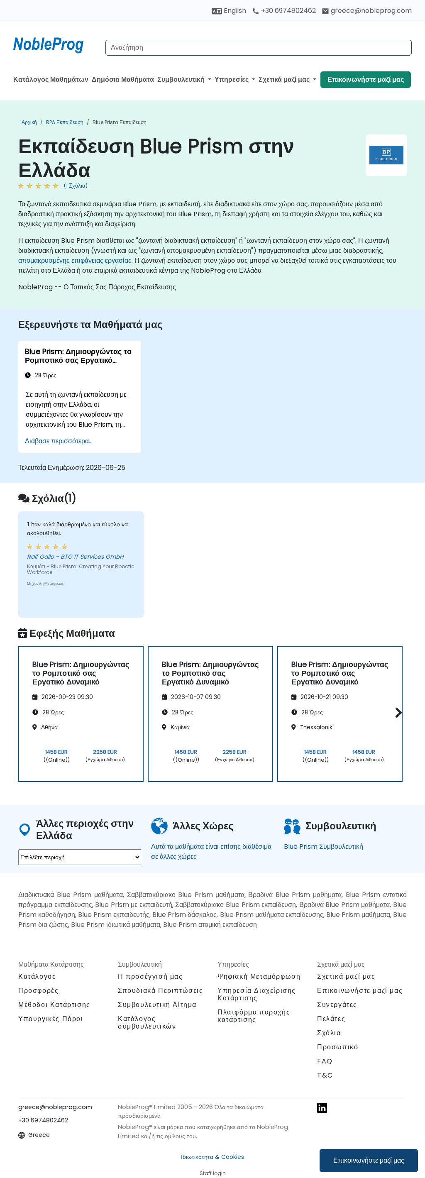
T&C (325, 1075)
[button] (396, 713)
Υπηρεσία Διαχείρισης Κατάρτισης (256, 994)
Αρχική (29, 122)
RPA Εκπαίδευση (64, 122)
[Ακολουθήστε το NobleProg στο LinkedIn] (322, 1107)
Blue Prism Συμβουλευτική (323, 846)
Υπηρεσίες (232, 79)
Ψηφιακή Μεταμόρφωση (258, 976)
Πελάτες (331, 1019)
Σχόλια (329, 1033)
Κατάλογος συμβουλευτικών (147, 1022)
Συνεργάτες (337, 1004)
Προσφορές (38, 990)
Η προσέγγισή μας (150, 976)
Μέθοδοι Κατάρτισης (54, 1004)
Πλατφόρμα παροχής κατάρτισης (253, 1015)
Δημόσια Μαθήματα (123, 79)
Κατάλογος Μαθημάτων (50, 79)
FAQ (325, 1061)
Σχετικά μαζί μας (285, 79)
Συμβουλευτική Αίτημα (157, 1005)
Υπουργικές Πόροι (50, 1019)
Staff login (213, 1173)
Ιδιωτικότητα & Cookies (212, 1157)
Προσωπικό (337, 1047)
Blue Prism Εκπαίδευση (120, 122)
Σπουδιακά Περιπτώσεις (160, 990)
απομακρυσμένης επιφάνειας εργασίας (75, 260)
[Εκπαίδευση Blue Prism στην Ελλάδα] (56, 43)
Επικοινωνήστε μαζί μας (368, 1160)
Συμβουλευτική (181, 79)
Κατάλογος (37, 976)
